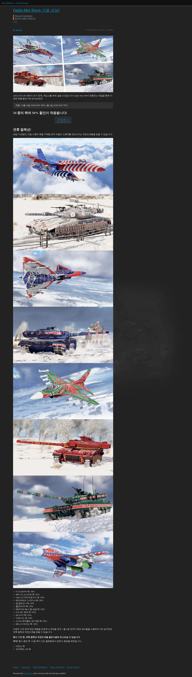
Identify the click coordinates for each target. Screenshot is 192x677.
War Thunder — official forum (14, 3)
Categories (25, 667)
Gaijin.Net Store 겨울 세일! (36, 10)
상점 (15, 22)
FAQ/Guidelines (40, 667)
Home (15, 667)
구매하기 (63, 120)
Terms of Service (57, 667)
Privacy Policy (73, 667)
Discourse (28, 673)
